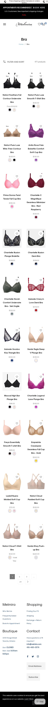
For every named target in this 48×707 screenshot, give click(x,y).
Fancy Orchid (36, 406)
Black (9, 109)
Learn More (28, 699)
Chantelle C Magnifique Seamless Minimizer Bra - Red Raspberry (36, 202)
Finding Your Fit (33, 611)
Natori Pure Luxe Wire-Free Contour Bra (12, 148)
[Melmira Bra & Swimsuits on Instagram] (38, 656)
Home (21, 44)
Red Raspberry (36, 217)
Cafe (14, 109)
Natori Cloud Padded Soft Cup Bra (36, 499)
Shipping (30, 616)
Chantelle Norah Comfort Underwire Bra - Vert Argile (12, 302)
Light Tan (36, 360)
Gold (36, 460)
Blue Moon (12, 360)
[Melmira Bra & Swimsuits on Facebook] (28, 656)
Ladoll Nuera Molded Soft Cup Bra (12, 499)
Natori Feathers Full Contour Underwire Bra (12, 98)
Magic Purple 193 (36, 160)
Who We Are (7, 611)
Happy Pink (12, 206)
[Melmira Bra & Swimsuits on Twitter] (33, 656)
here (24, 15)
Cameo (14, 453)
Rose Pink (14, 510)
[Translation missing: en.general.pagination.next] (27, 581)
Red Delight (36, 310)
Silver (36, 557)
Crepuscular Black (12, 263)
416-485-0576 (33, 647)
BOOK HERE (38, 8)
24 (20, 582)
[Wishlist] (39, 24)
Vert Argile (12, 313)
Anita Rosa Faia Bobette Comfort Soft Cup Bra (36, 148)
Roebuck (14, 406)
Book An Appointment (11, 623)
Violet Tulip (14, 557)
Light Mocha (36, 510)
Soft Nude (9, 510)
